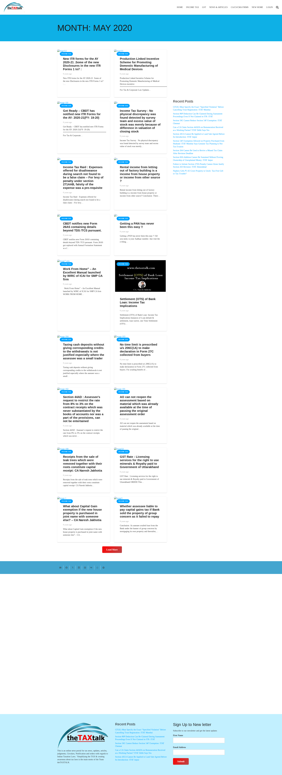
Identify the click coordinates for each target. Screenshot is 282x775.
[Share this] (66, 568)
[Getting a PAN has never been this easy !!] (116, 215)
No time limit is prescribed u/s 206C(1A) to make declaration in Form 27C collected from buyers (138, 350)
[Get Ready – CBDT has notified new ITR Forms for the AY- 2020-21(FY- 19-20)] (62, 103)
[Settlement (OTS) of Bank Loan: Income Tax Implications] (140, 261)
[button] (200, 7)
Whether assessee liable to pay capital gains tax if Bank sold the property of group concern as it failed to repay (140, 511)
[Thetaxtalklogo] (14, 7)
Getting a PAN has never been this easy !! (137, 225)
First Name (178, 735)
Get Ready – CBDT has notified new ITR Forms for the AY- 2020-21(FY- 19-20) (82, 114)
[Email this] (60, 568)
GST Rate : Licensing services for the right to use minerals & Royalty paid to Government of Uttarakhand (139, 462)
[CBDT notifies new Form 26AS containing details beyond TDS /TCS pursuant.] (59, 215)
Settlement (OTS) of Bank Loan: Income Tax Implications (138, 302)
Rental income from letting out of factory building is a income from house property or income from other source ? (140, 174)
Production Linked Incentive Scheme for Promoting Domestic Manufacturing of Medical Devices (139, 64)
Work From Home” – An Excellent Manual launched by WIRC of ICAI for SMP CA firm (82, 274)
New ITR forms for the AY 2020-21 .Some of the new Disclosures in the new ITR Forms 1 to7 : (82, 64)
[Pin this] (85, 568)
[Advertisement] (199, 75)
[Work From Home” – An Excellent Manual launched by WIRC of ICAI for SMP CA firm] (63, 261)
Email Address (179, 747)
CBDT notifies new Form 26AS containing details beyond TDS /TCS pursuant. (82, 227)
